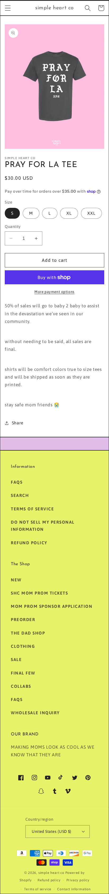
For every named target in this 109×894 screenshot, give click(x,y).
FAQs (16, 482)
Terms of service (37, 889)
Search (20, 495)
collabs (21, 686)
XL (69, 213)
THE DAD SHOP (28, 633)
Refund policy (29, 542)
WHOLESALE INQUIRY (35, 712)
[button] (8, 8)
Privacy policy (77, 880)
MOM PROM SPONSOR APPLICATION (51, 606)
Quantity (13, 226)
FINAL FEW (23, 673)
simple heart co (51, 873)
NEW (16, 579)
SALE (16, 659)
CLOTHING (23, 646)
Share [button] (18, 422)
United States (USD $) (51, 831)
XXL (91, 213)
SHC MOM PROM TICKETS (39, 593)
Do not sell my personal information (43, 526)
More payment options (54, 292)
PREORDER (23, 619)
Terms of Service (32, 508)
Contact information (73, 889)
